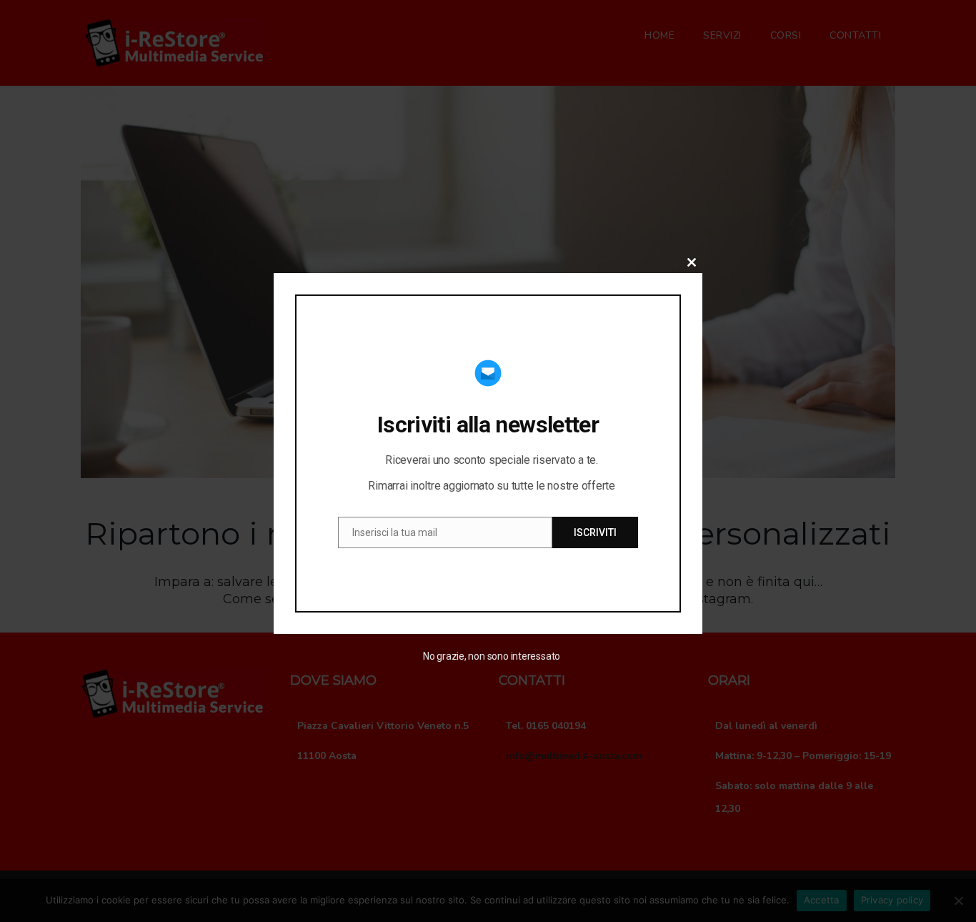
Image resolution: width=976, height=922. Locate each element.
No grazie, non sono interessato (491, 656)
